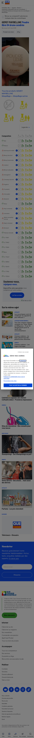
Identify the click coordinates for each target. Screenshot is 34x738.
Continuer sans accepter (23, 352)
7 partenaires (22, 360)
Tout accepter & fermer (18, 385)
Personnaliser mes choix (10, 381)
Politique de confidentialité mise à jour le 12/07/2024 (14, 377)
